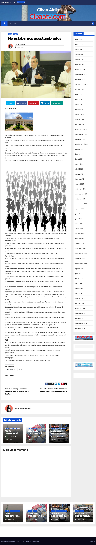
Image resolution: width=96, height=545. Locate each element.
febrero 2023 (80, 239)
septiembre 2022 (81, 264)
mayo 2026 (79, 49)
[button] (89, 23)
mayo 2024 (79, 164)
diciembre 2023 (80, 189)
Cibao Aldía (48, 9)
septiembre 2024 (81, 144)
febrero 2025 (80, 119)
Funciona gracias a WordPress (10, 541)
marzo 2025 (79, 114)
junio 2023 (79, 219)
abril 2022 (79, 289)
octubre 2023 (80, 199)
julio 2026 (78, 39)
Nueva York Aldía (15, 428)
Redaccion (21, 44)
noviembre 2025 (81, 74)
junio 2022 (79, 279)
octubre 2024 (80, 139)
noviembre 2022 (81, 254)
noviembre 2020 (81, 323)
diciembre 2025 (80, 69)
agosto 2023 (79, 209)
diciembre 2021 (80, 308)
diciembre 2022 (80, 249)
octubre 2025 (80, 79)
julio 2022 (78, 274)
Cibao (34, 428)
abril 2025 (79, 109)
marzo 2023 (79, 234)
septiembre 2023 (81, 204)
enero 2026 (79, 64)
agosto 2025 (79, 89)
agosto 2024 (79, 149)
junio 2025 (79, 99)
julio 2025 (78, 94)
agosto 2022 (79, 269)
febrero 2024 (80, 179)
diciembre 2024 (81, 129)
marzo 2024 (79, 174)
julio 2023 (78, 214)
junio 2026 (79, 44)
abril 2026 (79, 54)
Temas (15, 34)
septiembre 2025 (81, 84)
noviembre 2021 (81, 313)
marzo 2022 (79, 293)
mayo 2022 (79, 284)
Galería (13, 23)
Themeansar (35, 541)
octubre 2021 (80, 318)
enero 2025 (79, 124)
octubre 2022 (80, 259)
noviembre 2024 (81, 134)
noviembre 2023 (81, 194)
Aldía (10, 34)
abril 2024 (79, 169)
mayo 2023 (79, 224)
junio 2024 (79, 159)
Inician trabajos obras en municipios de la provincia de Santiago (16, 391)
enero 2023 (79, 244)
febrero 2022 (80, 298)
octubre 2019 (80, 328)
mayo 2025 (79, 104)
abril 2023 (79, 229)
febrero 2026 (80, 59)
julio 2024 (78, 154)
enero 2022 (79, 303)
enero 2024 (79, 184)
